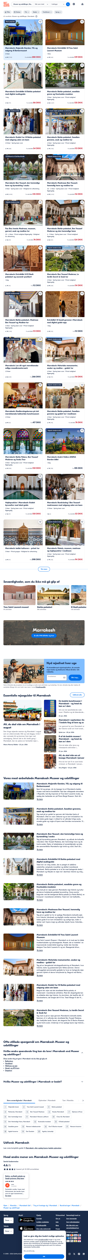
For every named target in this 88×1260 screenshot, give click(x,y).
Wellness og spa (11, 1066)
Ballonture (9, 1061)
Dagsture (8, 1071)
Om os (58, 1219)
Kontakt (39, 1219)
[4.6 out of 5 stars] (9, 1169)
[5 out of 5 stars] (16, 1181)
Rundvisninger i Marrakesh (69, 1206)
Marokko (13, 1206)
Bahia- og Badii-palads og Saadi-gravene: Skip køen (15, 1177)
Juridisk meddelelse (42, 1222)
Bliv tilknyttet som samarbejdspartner (72, 1227)
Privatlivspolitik (41, 687)
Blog (57, 1225)
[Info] (36, 16)
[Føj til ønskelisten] (40, 22)
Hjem (5, 1206)
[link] (23, 39)
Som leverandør (71, 1219)
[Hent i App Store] (27, 1229)
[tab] (19, 1100)
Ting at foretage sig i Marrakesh (45, 1206)
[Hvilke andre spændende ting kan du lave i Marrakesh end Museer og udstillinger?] (82, 1052)
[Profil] (82, 4)
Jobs (57, 1222)
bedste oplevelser (54, 1148)
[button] (23, 39)
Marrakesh (30, 1148)
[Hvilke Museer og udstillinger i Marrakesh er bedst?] (82, 1081)
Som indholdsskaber (73, 1222)
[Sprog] (74, 4)
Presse (58, 1229)
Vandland (8, 1063)
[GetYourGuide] (6, 4)
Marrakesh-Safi (24, 1206)
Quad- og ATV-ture (12, 1068)
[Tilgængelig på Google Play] (27, 1220)
